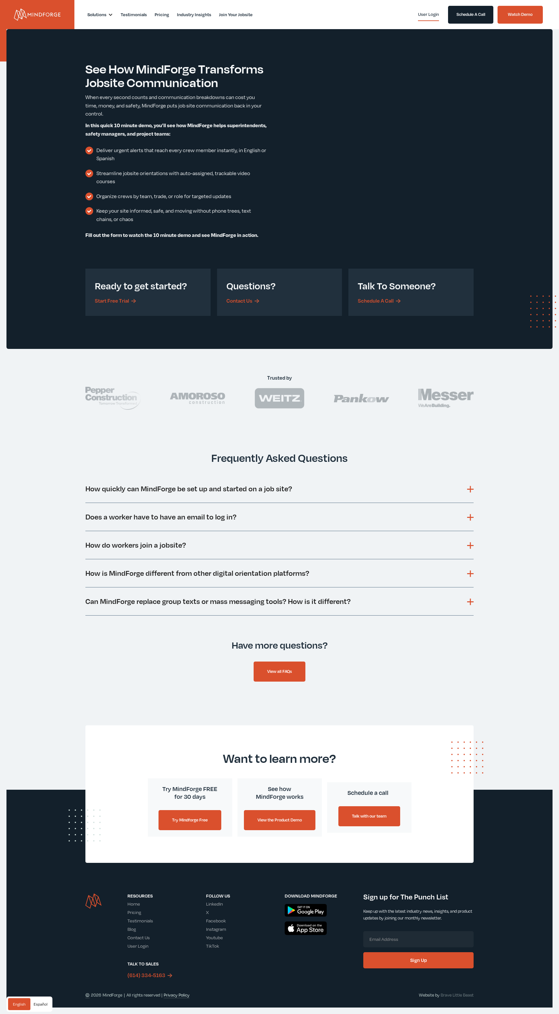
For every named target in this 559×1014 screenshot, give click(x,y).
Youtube (214, 937)
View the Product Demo (280, 819)
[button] (100, 14)
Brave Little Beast (457, 995)
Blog (131, 929)
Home (133, 904)
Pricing (134, 912)
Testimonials (140, 921)
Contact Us (138, 937)
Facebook (216, 921)
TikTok (212, 946)
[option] (40, 1004)
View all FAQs (279, 671)
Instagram (216, 929)
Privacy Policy (177, 995)
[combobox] (19, 1004)
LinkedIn (214, 904)
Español (41, 1004)
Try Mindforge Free (190, 819)
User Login (137, 946)
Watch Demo (520, 14)
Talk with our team (369, 816)
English (19, 1004)
